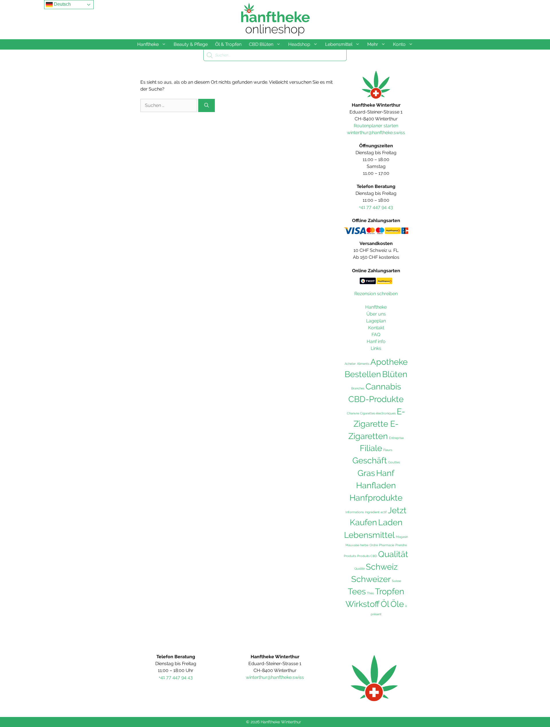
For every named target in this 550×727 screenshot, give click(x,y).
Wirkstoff (362, 604)
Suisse (396, 581)
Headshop (299, 44)
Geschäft (369, 460)
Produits (350, 556)
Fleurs (387, 450)
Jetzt (397, 510)
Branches (357, 388)
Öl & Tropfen (228, 44)
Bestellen (363, 374)
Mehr (372, 44)
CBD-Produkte (376, 399)
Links (376, 348)
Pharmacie (386, 545)
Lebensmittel (338, 44)
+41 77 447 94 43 (376, 207)
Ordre (374, 545)
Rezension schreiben (376, 293)
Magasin (402, 536)
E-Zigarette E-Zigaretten (376, 424)
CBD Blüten (261, 44)
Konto (399, 44)
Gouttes (394, 462)
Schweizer (371, 579)
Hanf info (376, 341)
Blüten (394, 374)
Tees (357, 591)
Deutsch (62, 4)
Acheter (350, 363)
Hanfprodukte (375, 498)
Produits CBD (367, 556)
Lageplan (376, 321)
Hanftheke (148, 44)
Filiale (371, 448)
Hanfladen (376, 485)
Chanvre (353, 413)
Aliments (363, 363)
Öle (397, 604)
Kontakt (376, 327)
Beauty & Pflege (191, 44)
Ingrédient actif (376, 512)
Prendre (401, 545)
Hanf (385, 473)
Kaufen (363, 522)
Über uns (376, 314)
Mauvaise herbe (356, 545)
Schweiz (382, 567)
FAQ (376, 334)
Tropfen (389, 591)
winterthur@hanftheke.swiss (376, 132)
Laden (390, 522)
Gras (366, 473)
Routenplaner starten (376, 125)
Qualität (393, 554)
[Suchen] (206, 105)
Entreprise (396, 438)
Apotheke (389, 362)
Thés (370, 593)
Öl (385, 604)
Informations (354, 512)
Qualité (359, 568)
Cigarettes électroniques (378, 413)
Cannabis (383, 386)
